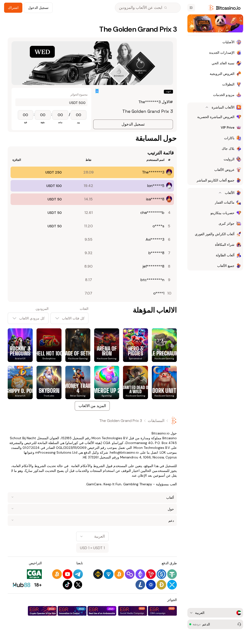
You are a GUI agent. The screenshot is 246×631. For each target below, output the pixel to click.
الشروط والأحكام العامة (88, 466)
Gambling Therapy (137, 484)
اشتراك (13, 8)
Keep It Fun (112, 484)
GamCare (93, 484)
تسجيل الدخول (38, 8)
